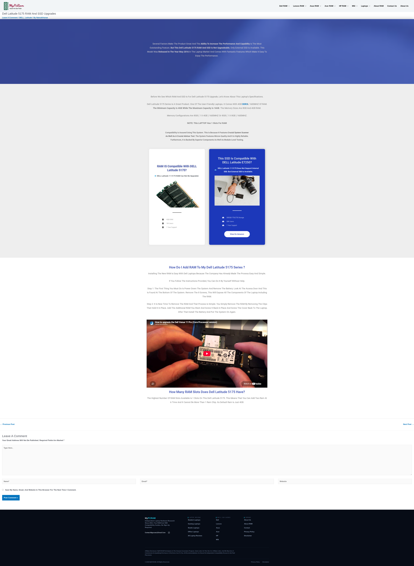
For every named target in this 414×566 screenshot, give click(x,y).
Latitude (28, 18)
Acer (217, 532)
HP (217, 536)
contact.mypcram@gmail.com (155, 532)
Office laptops (193, 532)
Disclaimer (248, 536)
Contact (247, 528)
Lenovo (219, 524)
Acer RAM (329, 6)
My (150, 518)
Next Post (408, 424)
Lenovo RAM (298, 6)
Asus (218, 528)
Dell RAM (283, 6)
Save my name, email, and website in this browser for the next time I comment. (40, 490)
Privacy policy (249, 532)
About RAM (379, 6)
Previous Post (7, 424)
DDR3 (245, 104)
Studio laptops (193, 528)
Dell (217, 520)
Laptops (364, 6)
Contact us (392, 6)
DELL (21, 18)
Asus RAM (314, 6)
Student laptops (194, 520)
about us (404, 6)
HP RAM (342, 6)
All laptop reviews (195, 536)
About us (247, 520)
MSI (353, 6)
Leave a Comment (10, 18)
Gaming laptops (194, 524)
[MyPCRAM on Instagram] (169, 532)
